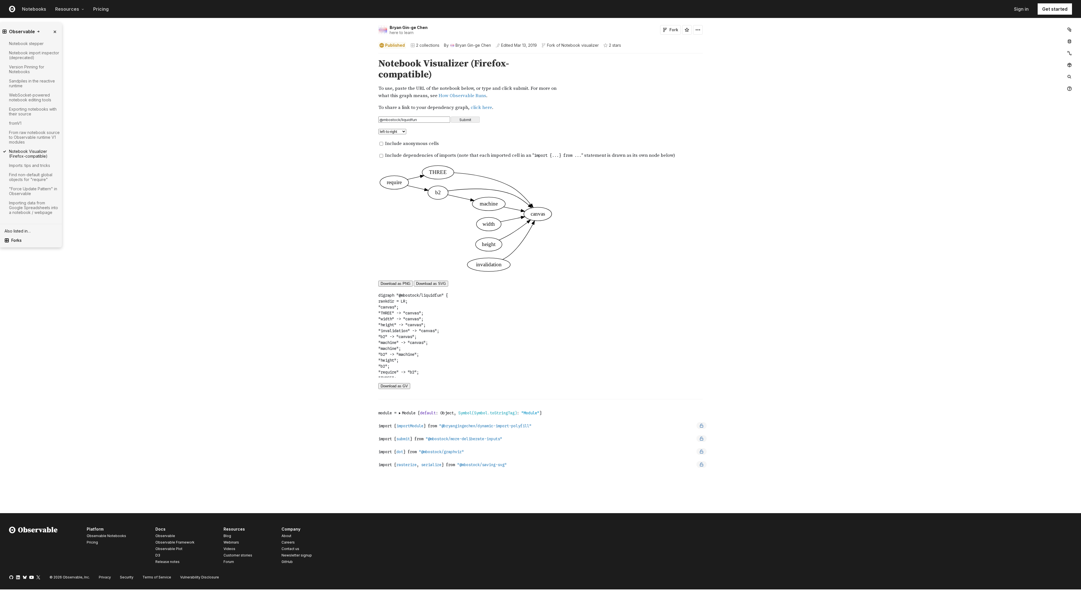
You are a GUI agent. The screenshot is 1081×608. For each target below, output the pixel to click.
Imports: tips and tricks (29, 165)
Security (126, 577)
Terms (156, 577)
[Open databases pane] (1069, 41)
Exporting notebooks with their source (33, 111)
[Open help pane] (1069, 88)
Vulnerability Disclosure (199, 577)
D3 (157, 555)
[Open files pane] (1069, 29)
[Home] (33, 546)
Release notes (167, 562)
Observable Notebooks (106, 536)
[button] (371, 56)
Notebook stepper (26, 43)
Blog (227, 536)
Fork (673, 29)
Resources (67, 9)
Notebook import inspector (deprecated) (34, 55)
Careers (288, 542)
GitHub (287, 562)
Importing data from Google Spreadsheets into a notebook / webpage (33, 207)
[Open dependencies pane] (1069, 65)
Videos (229, 549)
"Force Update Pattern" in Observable (33, 191)
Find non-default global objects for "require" (30, 177)
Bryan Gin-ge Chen (409, 27)
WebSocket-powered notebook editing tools (30, 97)
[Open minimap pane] (1069, 53)
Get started (1054, 9)
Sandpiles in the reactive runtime (32, 83)
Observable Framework (175, 542)
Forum (229, 562)
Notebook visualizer (580, 45)
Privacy (105, 577)
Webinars (231, 542)
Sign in (1021, 9)
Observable (165, 536)
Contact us (290, 549)
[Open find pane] (1069, 77)
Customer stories (238, 555)
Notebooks (34, 9)
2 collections (427, 45)
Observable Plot (168, 549)
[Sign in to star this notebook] (687, 30)
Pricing (101, 9)
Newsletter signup (297, 555)
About (286, 536)
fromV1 (15, 123)
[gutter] (187, 84)
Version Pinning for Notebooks (26, 69)
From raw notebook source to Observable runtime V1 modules (34, 137)
